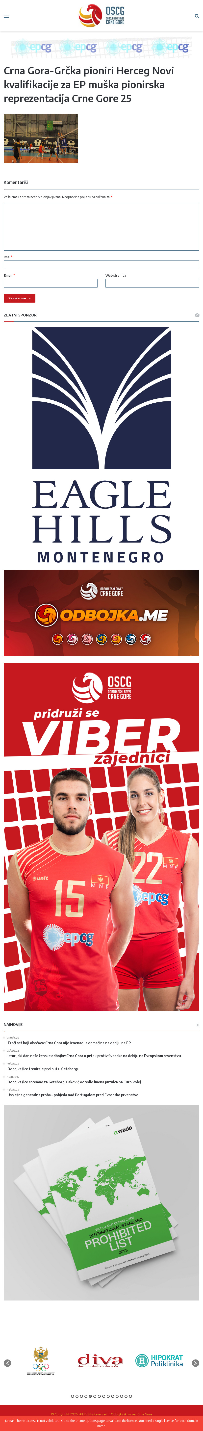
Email (9, 275)
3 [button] (81, 1396)
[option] (40, 1361)
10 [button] (112, 1396)
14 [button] (130, 1396)
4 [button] (85, 1396)
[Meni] (6, 17)
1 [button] (72, 1396)
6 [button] (94, 1396)
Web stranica (115, 275)
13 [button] (126, 1396)
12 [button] (121, 1396)
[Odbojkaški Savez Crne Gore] (101, 15)
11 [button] (117, 1396)
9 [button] (108, 1396)
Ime (8, 257)
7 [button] (99, 1396)
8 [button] (103, 1396)
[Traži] (196, 17)
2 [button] (77, 1396)
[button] (7, 1363)
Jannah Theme (15, 1421)
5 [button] (90, 1396)
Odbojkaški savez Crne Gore (131, 1414)
